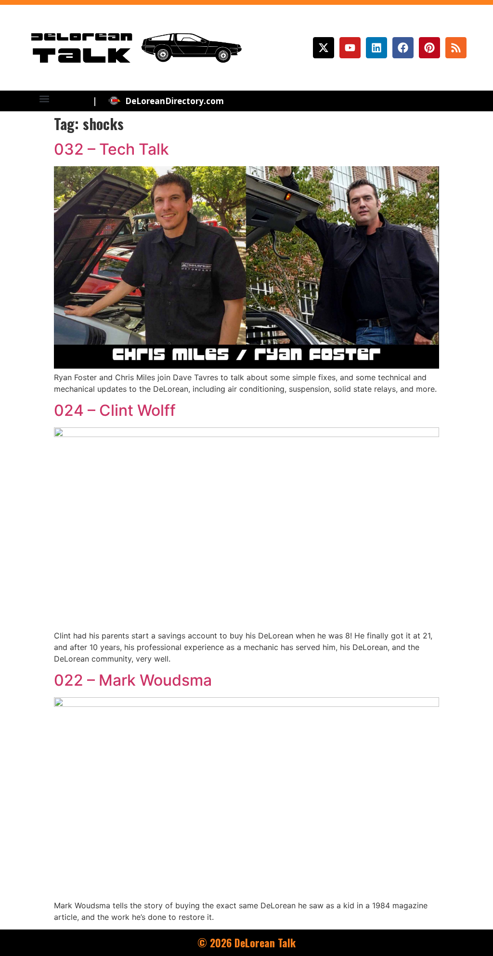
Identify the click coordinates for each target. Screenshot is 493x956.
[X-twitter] (323, 47)
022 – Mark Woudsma (133, 680)
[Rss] (456, 47)
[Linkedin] (376, 47)
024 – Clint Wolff (115, 410)
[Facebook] (403, 47)
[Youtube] (350, 47)
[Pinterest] (429, 47)
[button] (44, 98)
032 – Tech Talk (111, 149)
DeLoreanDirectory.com (174, 100)
